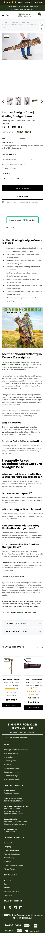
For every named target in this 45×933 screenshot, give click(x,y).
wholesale (20, 613)
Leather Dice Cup (11, 753)
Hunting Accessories (12, 768)
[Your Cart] (40, 15)
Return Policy (9, 858)
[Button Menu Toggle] (3, 14)
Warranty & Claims (11, 891)
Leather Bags (9, 757)
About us (7, 880)
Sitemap (7, 861)
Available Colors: (10, 154)
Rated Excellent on (29, 2)
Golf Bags (8, 764)
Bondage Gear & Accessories (16, 749)
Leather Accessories (12, 779)
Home (4, 22)
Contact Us (8, 843)
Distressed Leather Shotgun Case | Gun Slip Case (33, 685)
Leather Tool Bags (11, 776)
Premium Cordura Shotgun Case (11, 684)
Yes (6, 168)
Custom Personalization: (13, 165)
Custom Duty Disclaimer (13, 865)
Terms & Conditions (12, 854)
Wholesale (8, 895)
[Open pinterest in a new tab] (10, 907)
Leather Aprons (10, 761)
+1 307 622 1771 (9, 832)
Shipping (7, 846)
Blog (5, 884)
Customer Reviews (11, 850)
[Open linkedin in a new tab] (20, 907)
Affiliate (7, 888)
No (15, 168)
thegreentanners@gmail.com (16, 821)
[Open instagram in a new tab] (15, 907)
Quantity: (6, 173)
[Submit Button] (38, 738)
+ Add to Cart (11, 705)
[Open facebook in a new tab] (4, 907)
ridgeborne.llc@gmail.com (15, 824)
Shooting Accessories (20, 22)
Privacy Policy (9, 869)
